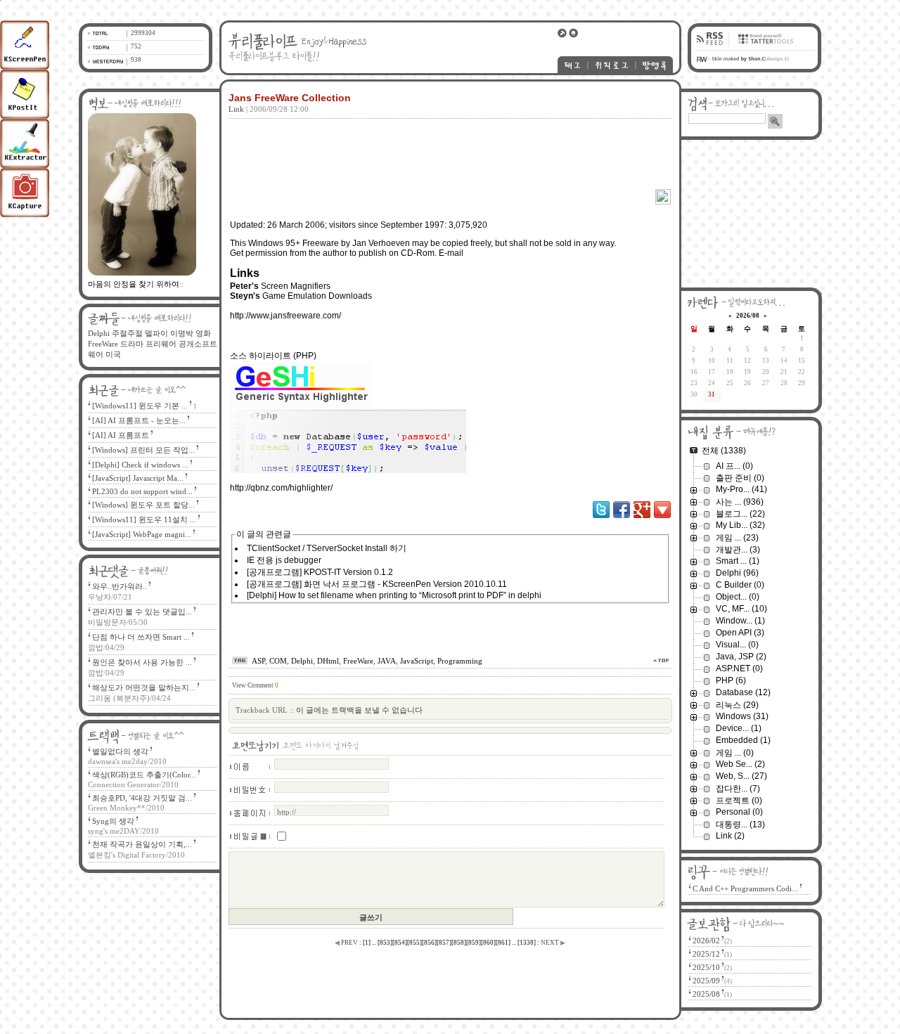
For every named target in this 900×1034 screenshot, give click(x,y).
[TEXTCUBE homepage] (764, 47)
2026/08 (747, 315)
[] (367, 942)
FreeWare (358, 661)
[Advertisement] (448, 143)
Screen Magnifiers (295, 286)
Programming (459, 661)
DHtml (328, 661)
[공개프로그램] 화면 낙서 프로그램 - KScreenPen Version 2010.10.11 (377, 584)
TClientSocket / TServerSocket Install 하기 (326, 548)
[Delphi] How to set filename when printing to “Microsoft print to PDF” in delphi (394, 595)
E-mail (451, 253)
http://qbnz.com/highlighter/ (281, 488)
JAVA (387, 661)
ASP (258, 661)
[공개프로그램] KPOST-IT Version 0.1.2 (320, 572)
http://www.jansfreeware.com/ (285, 316)
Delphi (302, 661)
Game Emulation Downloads (317, 296)
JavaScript (416, 661)
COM (278, 661)
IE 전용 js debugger (284, 560)
